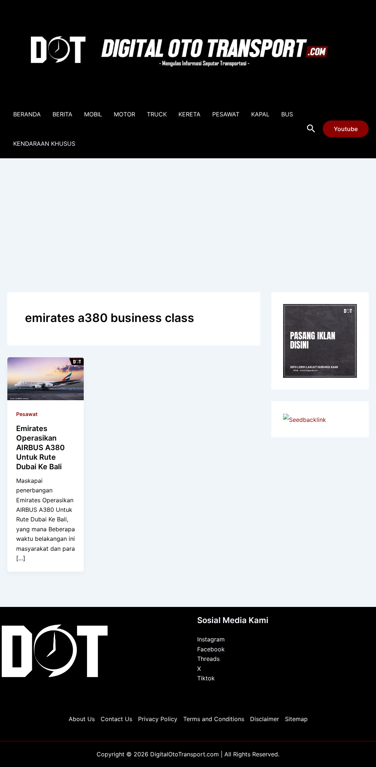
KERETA (189, 114)
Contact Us (116, 719)
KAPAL (260, 114)
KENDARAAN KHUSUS (44, 143)
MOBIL (93, 114)
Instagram (211, 639)
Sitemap (296, 719)
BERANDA (27, 114)
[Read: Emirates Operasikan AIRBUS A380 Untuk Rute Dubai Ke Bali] (45, 377)
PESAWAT (225, 114)
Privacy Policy (157, 719)
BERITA (62, 114)
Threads (208, 658)
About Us (82, 719)
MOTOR (124, 114)
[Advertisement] (188, 213)
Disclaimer (264, 719)
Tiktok (206, 678)
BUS (287, 114)
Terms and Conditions (213, 719)
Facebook (211, 649)
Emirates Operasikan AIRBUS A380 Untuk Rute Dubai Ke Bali (40, 447)
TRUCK (157, 114)
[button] (311, 129)
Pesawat (26, 414)
